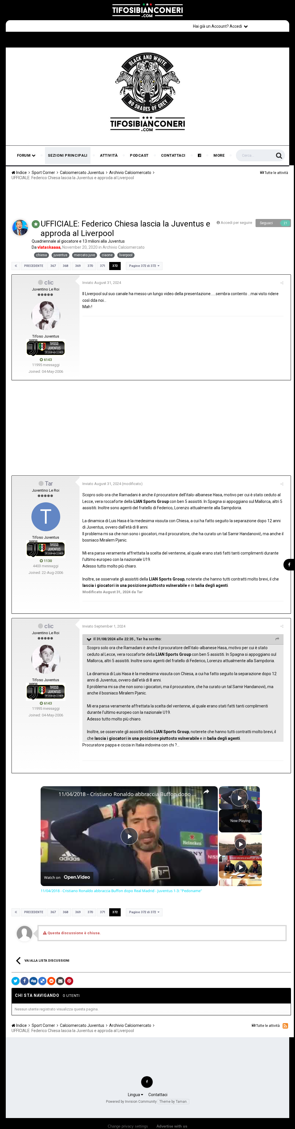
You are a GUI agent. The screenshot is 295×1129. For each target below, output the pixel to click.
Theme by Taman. (173, 1102)
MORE (218, 155)
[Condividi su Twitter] (16, 981)
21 (285, 223)
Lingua (134, 1094)
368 (65, 266)
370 (90, 266)
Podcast (139, 155)
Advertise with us (171, 1126)
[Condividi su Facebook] (24, 981)
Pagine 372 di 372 (143, 266)
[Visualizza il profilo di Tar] (45, 516)
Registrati (269, 26)
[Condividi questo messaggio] (281, 283)
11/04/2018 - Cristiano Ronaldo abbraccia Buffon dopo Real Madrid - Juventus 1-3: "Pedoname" (128, 794)
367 (53, 266)
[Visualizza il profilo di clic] (45, 315)
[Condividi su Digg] (33, 981)
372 (115, 266)
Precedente (33, 265)
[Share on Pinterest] (69, 981)
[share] (206, 791)
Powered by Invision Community (131, 1102)
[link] (50, 795)
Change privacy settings (128, 1126)
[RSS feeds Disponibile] (285, 1026)
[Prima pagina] (16, 266)
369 (77, 266)
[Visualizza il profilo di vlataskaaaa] (20, 228)
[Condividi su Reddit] (51, 981)
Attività (109, 155)
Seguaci (266, 223)
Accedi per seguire (237, 222)
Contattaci (173, 155)
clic (49, 282)
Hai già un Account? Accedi (218, 26)
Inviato (101, 282)
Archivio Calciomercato (124, 247)
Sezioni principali (68, 155)
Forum (24, 155)
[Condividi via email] (60, 981)
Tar (49, 483)
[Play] (240, 844)
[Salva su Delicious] (42, 981)
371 (102, 266)
